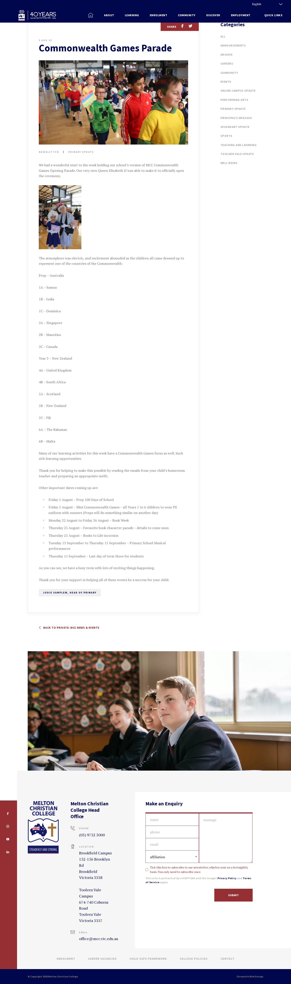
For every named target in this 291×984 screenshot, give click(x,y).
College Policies (194, 959)
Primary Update (81, 151)
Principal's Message (236, 118)
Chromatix (242, 976)
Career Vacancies (102, 959)
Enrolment (66, 959)
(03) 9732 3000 (92, 834)
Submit (233, 895)
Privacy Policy (227, 878)
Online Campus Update (238, 91)
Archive (226, 54)
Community (229, 73)
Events (225, 82)
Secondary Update (234, 127)
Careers (226, 63)
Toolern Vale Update (237, 154)
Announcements (233, 45)
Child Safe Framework (148, 959)
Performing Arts (234, 100)
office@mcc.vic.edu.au (98, 938)
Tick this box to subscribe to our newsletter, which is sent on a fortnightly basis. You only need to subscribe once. (199, 869)
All (223, 36)
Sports (226, 136)
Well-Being (229, 163)
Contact (227, 959)
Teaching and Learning (238, 145)
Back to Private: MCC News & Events (70, 627)
